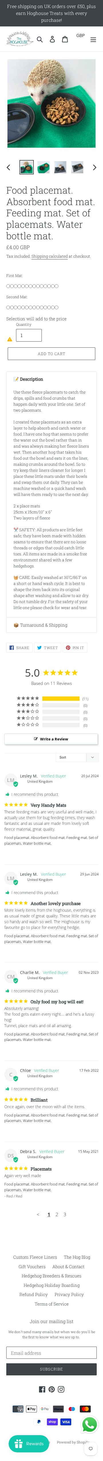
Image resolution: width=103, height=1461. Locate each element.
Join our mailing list (52, 1321)
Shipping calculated (49, 256)
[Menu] (93, 38)
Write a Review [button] (54, 739)
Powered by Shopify (73, 1442)
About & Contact (68, 1266)
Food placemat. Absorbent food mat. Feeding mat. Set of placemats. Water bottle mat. (51, 840)
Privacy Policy (69, 1294)
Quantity (23, 324)
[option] (26, 167)
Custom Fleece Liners (35, 1257)
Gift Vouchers (32, 1266)
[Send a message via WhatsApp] (89, 1424)
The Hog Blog (77, 1257)
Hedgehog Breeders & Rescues (51, 1276)
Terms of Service (52, 1304)
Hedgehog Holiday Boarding (52, 1285)
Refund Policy (33, 1294)
